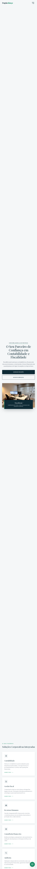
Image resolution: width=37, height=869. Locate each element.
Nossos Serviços (18, 377)
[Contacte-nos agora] (32, 864)
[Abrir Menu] (33, 2)
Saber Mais (7, 772)
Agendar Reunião (18, 372)
